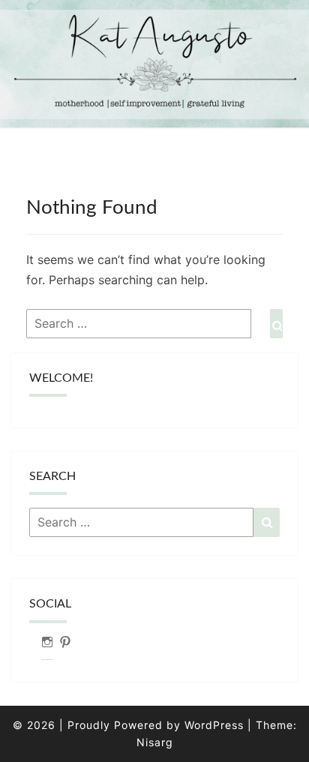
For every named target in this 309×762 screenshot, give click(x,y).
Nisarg (154, 742)
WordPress (214, 724)
